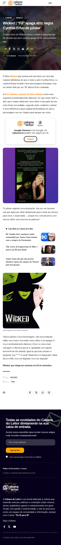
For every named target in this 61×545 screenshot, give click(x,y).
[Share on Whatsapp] (18, 49)
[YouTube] (14, 527)
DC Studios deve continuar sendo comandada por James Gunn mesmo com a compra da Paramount (21, 237)
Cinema (8, 18)
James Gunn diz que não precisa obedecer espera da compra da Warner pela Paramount (22, 262)
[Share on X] (14, 49)
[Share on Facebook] (10, 49)
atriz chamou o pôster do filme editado (24, 94)
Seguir (30, 139)
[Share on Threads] (49, 392)
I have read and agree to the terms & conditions (25, 457)
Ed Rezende (12, 55)
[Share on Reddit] (23, 49)
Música (19, 18)
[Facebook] (4, 527)
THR (13, 382)
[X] (9, 527)
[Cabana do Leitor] (15, 3)
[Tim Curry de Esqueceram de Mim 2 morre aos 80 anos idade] (48, 249)
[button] (5, 3)
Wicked (13, 76)
